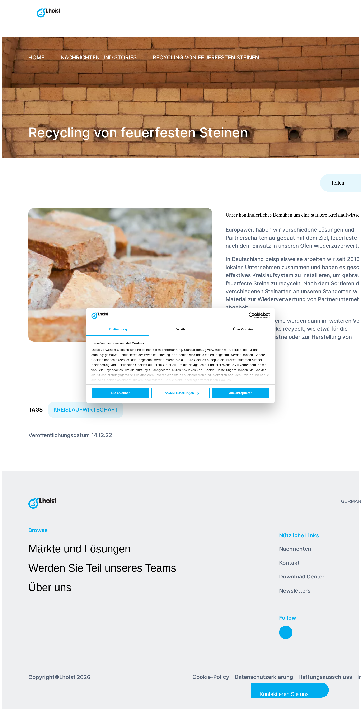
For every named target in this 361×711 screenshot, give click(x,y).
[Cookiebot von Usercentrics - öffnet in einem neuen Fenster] (251, 316)
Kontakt (289, 562)
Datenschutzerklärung (264, 677)
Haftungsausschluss (325, 677)
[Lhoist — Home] (48, 13)
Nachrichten (295, 548)
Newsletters (294, 590)
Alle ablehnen (120, 393)
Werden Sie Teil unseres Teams (102, 568)
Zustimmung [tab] (118, 329)
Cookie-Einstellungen (178, 393)
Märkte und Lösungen (79, 549)
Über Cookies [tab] (243, 329)
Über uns (49, 587)
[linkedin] (285, 632)
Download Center (301, 576)
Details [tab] (180, 329)
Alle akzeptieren (240, 393)
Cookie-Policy (210, 677)
